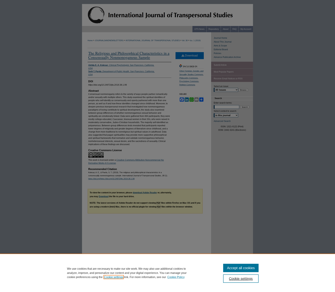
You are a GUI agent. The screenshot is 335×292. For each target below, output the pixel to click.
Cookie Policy (176, 277)
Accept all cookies (241, 268)
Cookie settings (113, 277)
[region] (167, 273)
